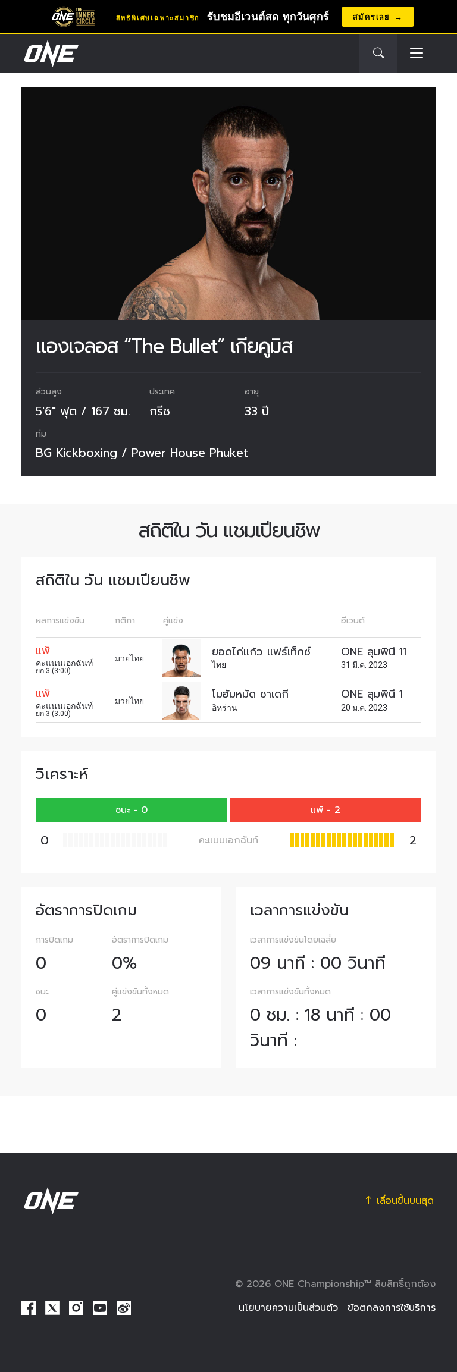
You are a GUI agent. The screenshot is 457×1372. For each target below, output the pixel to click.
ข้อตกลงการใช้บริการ (392, 1308)
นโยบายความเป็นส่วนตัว (288, 1308)
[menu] (416, 53)
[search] (378, 53)
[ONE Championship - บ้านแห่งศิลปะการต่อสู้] (50, 53)
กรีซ (159, 411)
